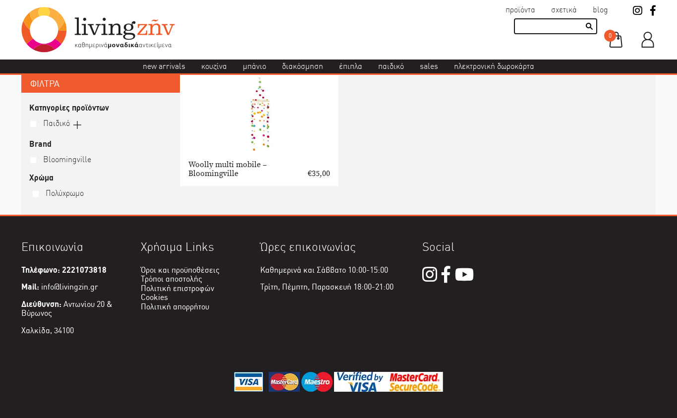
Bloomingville (66, 159)
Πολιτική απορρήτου (175, 306)
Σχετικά (564, 9)
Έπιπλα (350, 66)
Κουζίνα (214, 66)
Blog (600, 9)
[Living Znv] (98, 50)
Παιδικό (391, 66)
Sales (429, 66)
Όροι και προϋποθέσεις (180, 270)
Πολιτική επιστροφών (177, 288)
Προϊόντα (520, 9)
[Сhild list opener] (77, 124)
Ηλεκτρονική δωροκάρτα (494, 66)
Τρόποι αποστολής (171, 279)
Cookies (154, 297)
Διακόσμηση (302, 66)
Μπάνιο (254, 66)
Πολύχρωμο (64, 193)
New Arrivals (164, 66)
